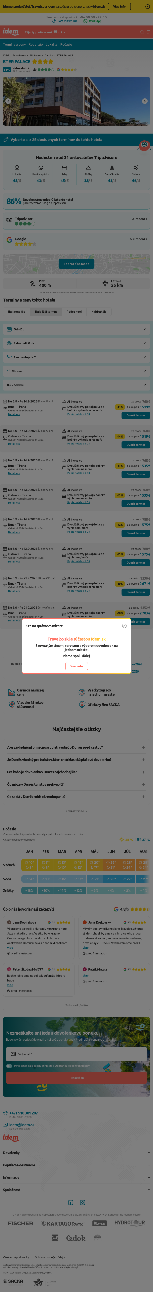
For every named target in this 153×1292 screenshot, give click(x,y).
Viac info (76, 666)
